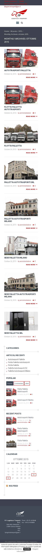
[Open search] (22, 22)
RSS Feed (13, 486)
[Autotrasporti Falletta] (24, 55)
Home (6, 31)
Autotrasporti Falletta (17, 70)
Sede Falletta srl (13, 333)
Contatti (21, 1)
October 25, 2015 (10, 337)
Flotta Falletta (13, 146)
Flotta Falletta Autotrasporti (13, 108)
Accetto (27, 549)
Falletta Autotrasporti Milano (19, 371)
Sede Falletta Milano (15, 258)
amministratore (25, 74)
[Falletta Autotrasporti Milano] (24, 203)
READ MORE (30, 77)
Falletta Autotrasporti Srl (19, 182)
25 (34, 475)
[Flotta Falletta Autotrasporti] (24, 91)
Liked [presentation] (27, 383)
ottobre (20, 459)
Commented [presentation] (19, 383)
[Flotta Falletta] (24, 130)
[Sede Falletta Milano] (24, 242)
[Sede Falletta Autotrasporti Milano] (24, 278)
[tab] (9, 383)
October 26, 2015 (10, 74)
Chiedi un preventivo (10, 1)
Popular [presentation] (9, 383)
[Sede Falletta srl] (24, 317)
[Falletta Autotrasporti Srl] (24, 167)
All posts (14, 31)
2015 (20, 31)
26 (8, 478)
